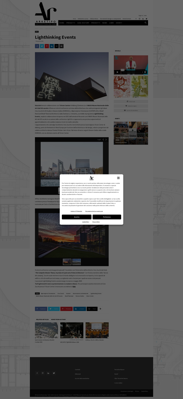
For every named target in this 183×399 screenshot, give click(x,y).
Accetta (76, 217)
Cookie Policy (85, 222)
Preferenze (107, 217)
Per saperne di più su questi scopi (94, 211)
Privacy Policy (96, 222)
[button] (118, 178)
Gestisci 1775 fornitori (76, 211)
